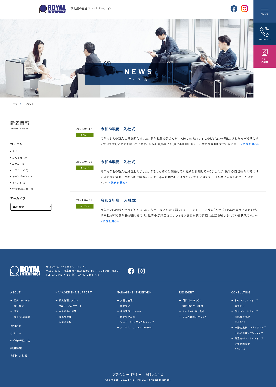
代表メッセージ (22, 300)
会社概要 (19, 305)
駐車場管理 (65, 316)
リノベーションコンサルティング (137, 322)
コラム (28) (19, 164)
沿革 (16, 311)
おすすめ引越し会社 (193, 311)
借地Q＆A (240, 322)
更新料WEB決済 (191, 300)
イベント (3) (19, 182)
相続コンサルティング (246, 300)
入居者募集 (65, 322)
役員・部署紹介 (22, 316)
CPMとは (240, 349)
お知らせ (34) (20, 157)
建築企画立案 (242, 343)
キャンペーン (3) (22, 176)
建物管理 (125, 305)
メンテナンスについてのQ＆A (136, 327)
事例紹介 (240, 305)
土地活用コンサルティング (249, 332)
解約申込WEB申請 (192, 305)
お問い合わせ (154, 374)
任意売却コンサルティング (249, 338)
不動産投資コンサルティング (250, 327)
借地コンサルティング (246, 311)
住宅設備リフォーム (130, 311)
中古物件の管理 (68, 311)
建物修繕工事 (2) (22, 188)
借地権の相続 (242, 316)
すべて (16, 151)
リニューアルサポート (70, 305)
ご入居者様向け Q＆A (194, 316)
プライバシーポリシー (127, 374)
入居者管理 (126, 300)
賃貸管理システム (68, 300)
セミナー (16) (20, 170)
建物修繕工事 (127, 316)
